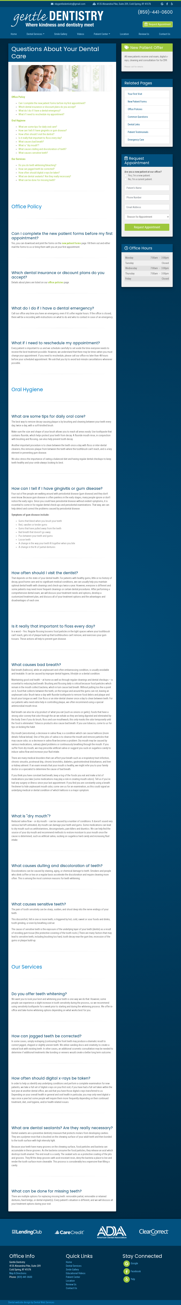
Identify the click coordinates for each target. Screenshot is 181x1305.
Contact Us (164, 34)
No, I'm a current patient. (140, 179)
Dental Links (134, 124)
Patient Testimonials (138, 132)
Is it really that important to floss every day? (40, 137)
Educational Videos (75, 1273)
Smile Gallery (60, 34)
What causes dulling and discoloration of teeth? (42, 149)
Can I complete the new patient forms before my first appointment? (52, 103)
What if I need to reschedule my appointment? (41, 114)
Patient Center (73, 1277)
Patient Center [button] (101, 34)
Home (14, 34)
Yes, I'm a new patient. (139, 175)
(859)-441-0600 (24, 1277)
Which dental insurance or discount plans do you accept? (47, 106)
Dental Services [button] (34, 34)
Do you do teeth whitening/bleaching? (37, 165)
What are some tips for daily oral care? (38, 126)
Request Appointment (147, 227)
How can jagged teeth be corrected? (37, 169)
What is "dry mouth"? (29, 145)
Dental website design (19, 1302)
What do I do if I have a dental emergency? (40, 110)
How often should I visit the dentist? (36, 134)
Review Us (144, 34)
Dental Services (73, 1265)
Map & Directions (17, 1273)
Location (124, 34)
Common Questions (138, 116)
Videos (80, 34)
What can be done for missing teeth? (37, 180)
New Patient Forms (137, 101)
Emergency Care (136, 139)
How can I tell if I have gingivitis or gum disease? (43, 130)
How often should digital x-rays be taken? (39, 172)
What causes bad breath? (31, 141)
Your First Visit (135, 94)
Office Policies (135, 109)
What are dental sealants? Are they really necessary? (45, 176)
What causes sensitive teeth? (33, 152)
